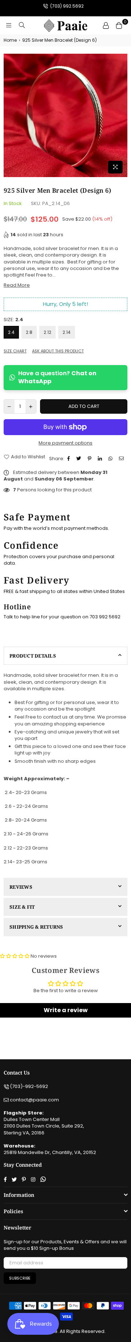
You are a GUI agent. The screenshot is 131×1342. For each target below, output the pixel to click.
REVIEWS (20, 887)
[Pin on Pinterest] (90, 458)
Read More (17, 285)
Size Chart (15, 351)
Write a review (66, 1010)
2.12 (47, 332)
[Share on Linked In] (101, 458)
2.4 (11, 332)
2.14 (67, 332)
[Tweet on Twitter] (79, 458)
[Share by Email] (122, 458)
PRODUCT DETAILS (32, 655)
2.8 (29, 332)
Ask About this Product (58, 351)
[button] (14, 956)
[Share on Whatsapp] (111, 458)
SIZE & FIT (22, 907)
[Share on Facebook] (69, 458)
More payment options (65, 443)
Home (10, 40)
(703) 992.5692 (66, 6)
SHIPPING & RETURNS (36, 927)
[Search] (21, 25)
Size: (13, 319)
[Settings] (105, 25)
